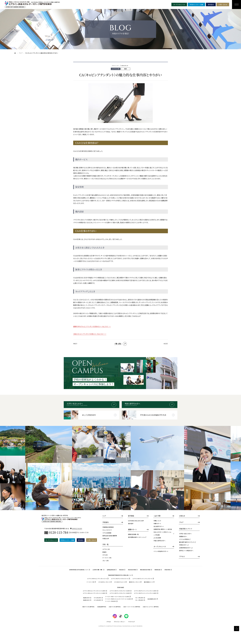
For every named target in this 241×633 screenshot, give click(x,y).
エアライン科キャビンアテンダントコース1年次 (94, 590)
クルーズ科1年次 (139, 597)
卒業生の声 (105, 538)
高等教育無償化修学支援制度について (78, 569)
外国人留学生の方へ (159, 541)
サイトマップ (131, 622)
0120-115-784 (58, 533)
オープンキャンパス (179, 4)
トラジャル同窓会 (184, 539)
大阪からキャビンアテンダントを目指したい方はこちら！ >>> (89, 334)
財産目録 (121, 569)
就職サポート (132, 529)
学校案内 (105, 522)
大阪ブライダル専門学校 (115, 606)
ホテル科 (105, 555)
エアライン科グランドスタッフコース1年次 (120, 590)
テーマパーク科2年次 (110, 601)
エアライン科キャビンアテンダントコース (97, 578)
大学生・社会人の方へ (185, 534)
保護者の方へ (183, 536)
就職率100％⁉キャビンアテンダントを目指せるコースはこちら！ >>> (92, 326)
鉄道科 (104, 552)
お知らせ (182, 516)
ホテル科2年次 (97, 600)
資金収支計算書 (132, 569)
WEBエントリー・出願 (196, 4)
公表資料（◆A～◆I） (98, 569)
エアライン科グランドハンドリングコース (142, 578)
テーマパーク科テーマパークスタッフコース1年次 (117, 596)
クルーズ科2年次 (139, 600)
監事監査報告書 (111, 569)
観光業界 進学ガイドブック (186, 542)
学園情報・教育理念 (108, 527)
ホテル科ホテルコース (119, 582)
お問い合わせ (222, 4)
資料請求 (211, 4)
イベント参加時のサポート (161, 551)
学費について (157, 521)
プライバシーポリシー (119, 622)
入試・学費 (157, 516)
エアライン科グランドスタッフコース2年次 (120, 593)
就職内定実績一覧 (133, 534)
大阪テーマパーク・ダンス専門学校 (131, 606)
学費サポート (157, 523)
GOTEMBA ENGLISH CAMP (136, 521)
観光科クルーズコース (134, 582)
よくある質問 (157, 538)
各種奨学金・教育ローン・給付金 (163, 529)
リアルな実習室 (106, 533)
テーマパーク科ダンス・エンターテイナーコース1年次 (118, 599)
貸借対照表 (167, 569)
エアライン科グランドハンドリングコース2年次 (145, 593)
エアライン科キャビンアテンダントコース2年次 (94, 593)
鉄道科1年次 (86, 597)
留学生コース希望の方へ (186, 550)
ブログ (20, 53)
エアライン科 (106, 549)
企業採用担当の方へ (185, 548)
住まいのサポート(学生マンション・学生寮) (162, 533)
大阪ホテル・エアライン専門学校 (151, 606)
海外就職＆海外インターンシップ (137, 537)
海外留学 (130, 523)
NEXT (166, 344)
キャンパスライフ (107, 530)
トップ (104, 516)
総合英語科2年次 (152, 599)
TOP (236, 629)
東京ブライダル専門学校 (88, 606)
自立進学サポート (159, 526)
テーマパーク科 (106, 558)
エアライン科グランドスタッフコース (119, 578)
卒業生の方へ (183, 545)
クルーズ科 (105, 561)
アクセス (182, 556)
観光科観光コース (148, 582)
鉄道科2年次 (86, 600)
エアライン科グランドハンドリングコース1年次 (145, 590)
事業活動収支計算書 (145, 569)
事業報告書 (157, 569)
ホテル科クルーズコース (104, 582)
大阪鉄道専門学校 (101, 606)
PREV (75, 344)
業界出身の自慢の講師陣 (109, 536)
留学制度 (131, 516)
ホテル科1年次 (97, 597)
